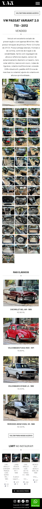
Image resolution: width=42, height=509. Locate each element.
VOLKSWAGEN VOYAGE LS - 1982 (21, 386)
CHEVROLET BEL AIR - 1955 (21, 309)
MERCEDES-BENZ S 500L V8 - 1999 (21, 424)
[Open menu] (38, 3)
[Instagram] (9, 461)
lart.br (6, 455)
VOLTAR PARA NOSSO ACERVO (27, 13)
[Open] (6, 458)
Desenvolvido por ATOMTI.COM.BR (21, 507)
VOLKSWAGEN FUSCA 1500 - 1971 (21, 348)
